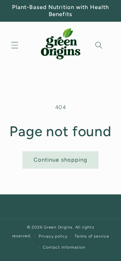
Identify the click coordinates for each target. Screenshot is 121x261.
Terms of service (92, 236)
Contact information (64, 247)
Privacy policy (53, 236)
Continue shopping (61, 159)
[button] (15, 45)
